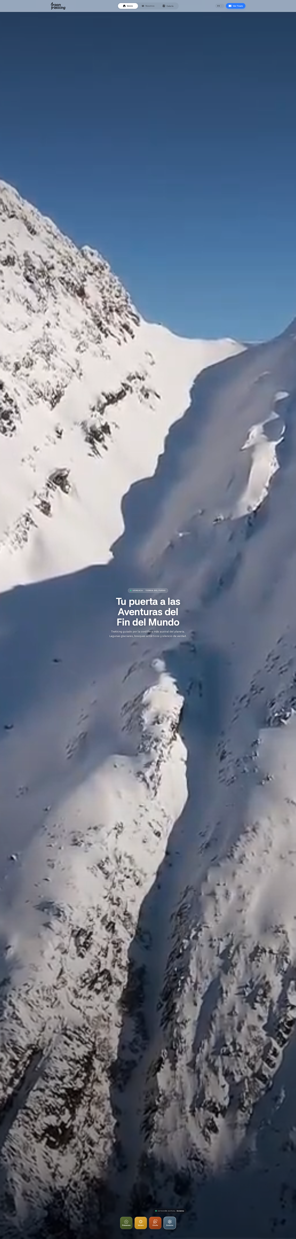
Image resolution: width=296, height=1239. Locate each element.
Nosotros (150, 6)
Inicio (130, 6)
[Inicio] (58, 6)
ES (218, 6)
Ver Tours (238, 6)
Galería (169, 6)
